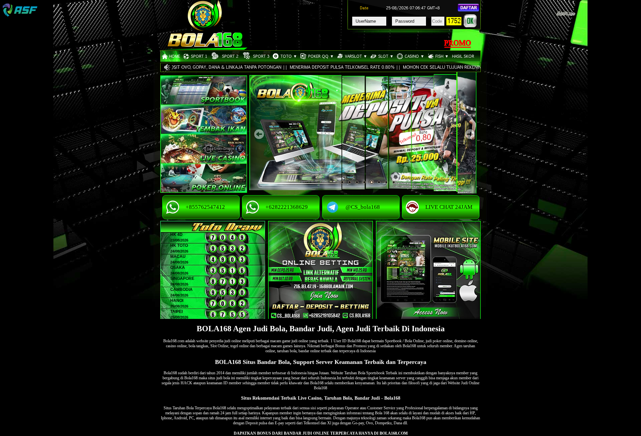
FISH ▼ (441, 56)
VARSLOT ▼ (355, 56)
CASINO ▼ (413, 56)
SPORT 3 (260, 56)
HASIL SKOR (463, 56)
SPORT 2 (229, 56)
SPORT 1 (198, 56)
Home (174, 56)
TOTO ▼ (287, 56)
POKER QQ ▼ (320, 56)
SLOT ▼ (385, 56)
